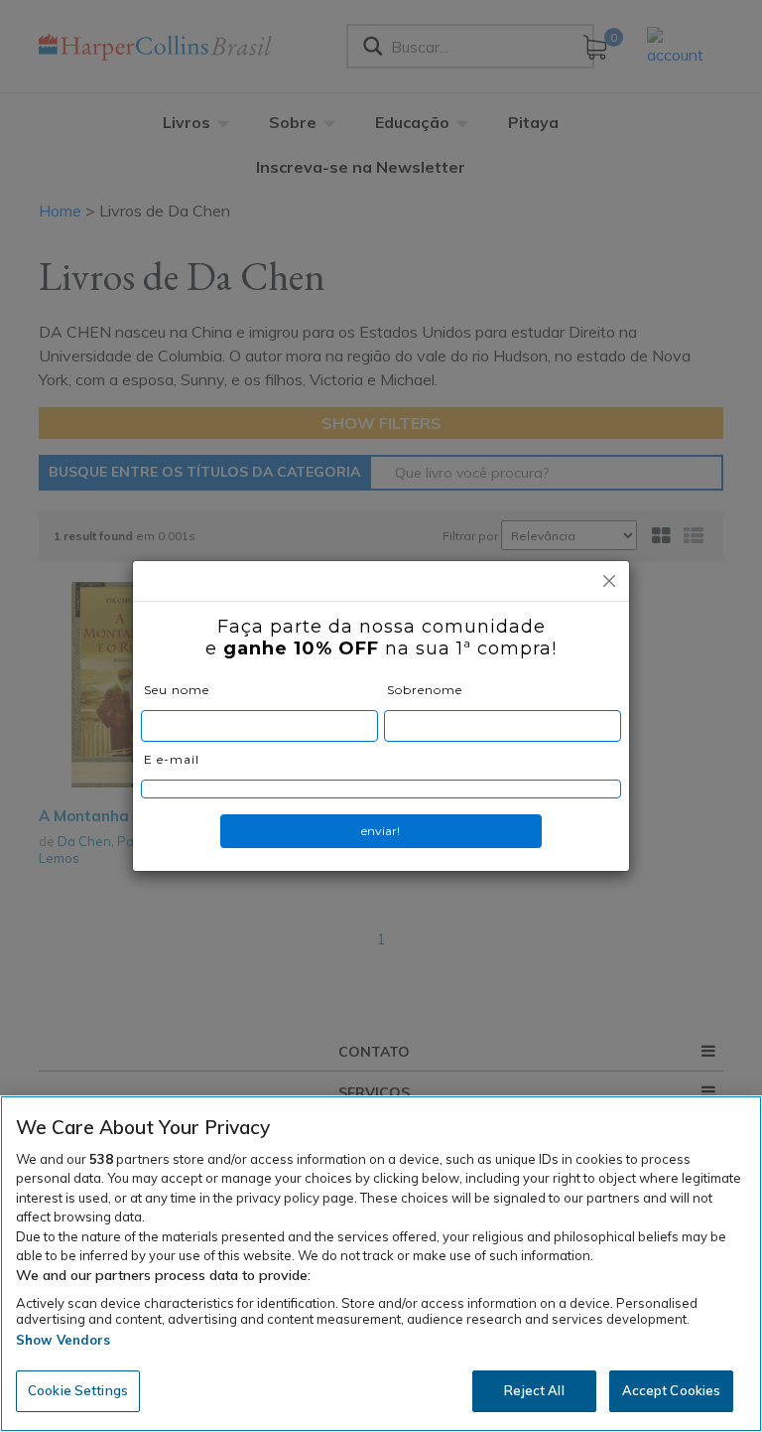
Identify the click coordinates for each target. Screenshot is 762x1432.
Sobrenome (424, 689)
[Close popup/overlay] (609, 581)
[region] (381, 1263)
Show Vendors (63, 1340)
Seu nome (176, 689)
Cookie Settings (78, 1390)
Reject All (534, 1390)
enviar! (380, 830)
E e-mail (171, 759)
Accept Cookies (671, 1390)
